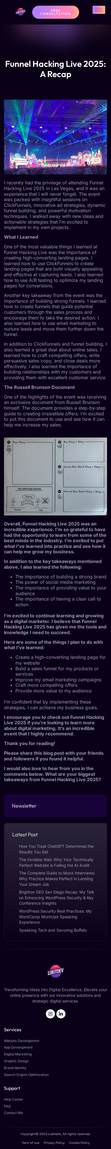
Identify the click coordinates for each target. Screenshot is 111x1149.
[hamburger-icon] (98, 10)
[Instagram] (50, 1013)
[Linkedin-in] (60, 1013)
